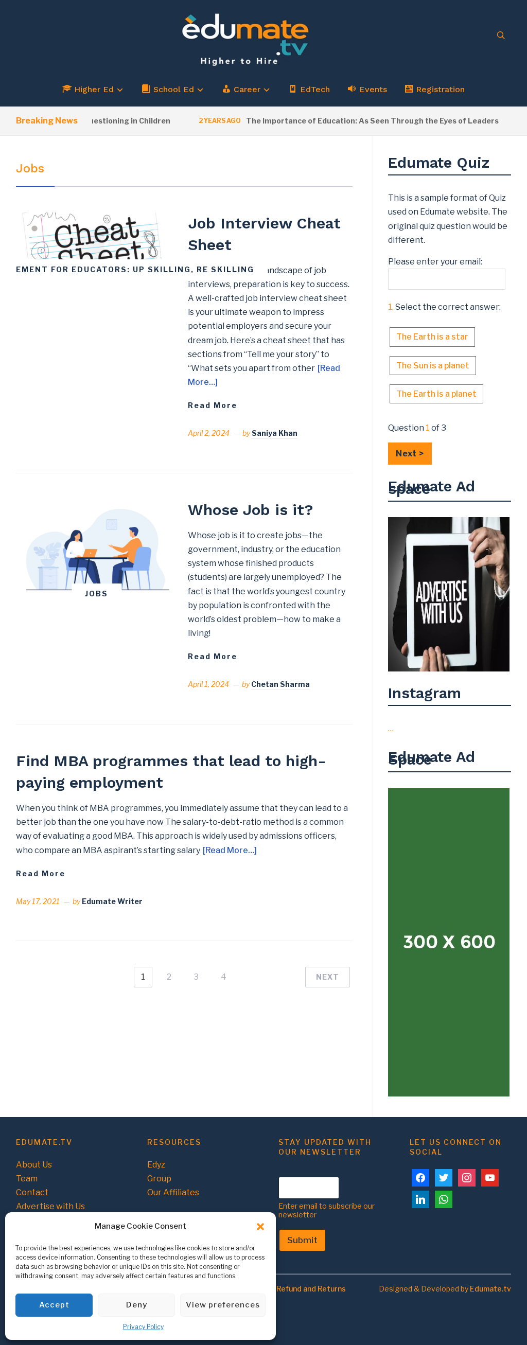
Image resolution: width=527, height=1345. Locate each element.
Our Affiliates (173, 1192)
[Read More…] (230, 850)
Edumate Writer (112, 901)
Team (27, 1178)
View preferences (223, 1304)
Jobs (96, 593)
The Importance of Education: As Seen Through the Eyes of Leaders (355, 120)
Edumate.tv (490, 1288)
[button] (260, 1227)
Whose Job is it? (250, 510)
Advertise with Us (50, 1206)
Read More (212, 405)
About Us (34, 1165)
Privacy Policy (143, 1327)
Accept (54, 1304)
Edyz (156, 1165)
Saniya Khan (274, 433)
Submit (302, 1240)
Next (327, 976)
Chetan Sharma (280, 684)
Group (159, 1178)
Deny (136, 1304)
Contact (32, 1192)
